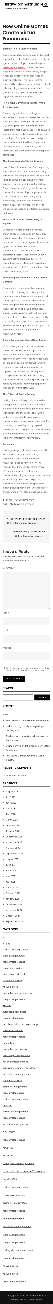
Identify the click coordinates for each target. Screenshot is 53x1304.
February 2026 (13, 825)
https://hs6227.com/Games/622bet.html (24, 1171)
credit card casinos (12, 980)
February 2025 (13, 893)
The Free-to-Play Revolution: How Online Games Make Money (29, 534)
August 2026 (12, 791)
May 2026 (11, 808)
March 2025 (12, 887)
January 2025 (12, 898)
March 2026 (12, 819)
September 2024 (14, 921)
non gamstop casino (13, 1018)
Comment (9, 567)
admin (9, 499)
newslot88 (8, 1147)
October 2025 (13, 848)
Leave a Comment (24, 503)
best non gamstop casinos (16, 1055)
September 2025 (14, 853)
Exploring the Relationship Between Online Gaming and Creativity (26, 520)
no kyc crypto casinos (14, 1195)
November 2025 (14, 842)
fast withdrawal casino (14, 1281)
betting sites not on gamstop (18, 1250)
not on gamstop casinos (15, 1061)
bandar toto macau (13, 1030)
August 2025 (12, 859)
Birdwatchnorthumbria (26, 4)
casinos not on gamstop (15, 949)
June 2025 (11, 870)
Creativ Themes (35, 1299)
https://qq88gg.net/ (14, 67)
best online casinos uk (14, 974)
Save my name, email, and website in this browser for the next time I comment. (27, 669)
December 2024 (14, 904)
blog (8, 943)
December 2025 (14, 836)
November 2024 (14, 910)
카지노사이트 (9, 1132)
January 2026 (13, 831)
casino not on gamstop (15, 1086)
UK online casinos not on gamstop (20, 1024)
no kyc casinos (10, 986)
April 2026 (11, 814)
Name (6, 612)
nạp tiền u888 (10, 1179)
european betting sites (14, 1011)
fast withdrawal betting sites (17, 993)
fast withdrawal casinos (15, 1049)
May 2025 (10, 876)
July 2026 (10, 797)
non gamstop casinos (14, 955)
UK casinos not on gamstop (17, 1074)
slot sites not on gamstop (16, 1124)
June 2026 (11, 802)
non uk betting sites (13, 968)
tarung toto (9, 1043)
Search (8, 688)
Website (7, 647)
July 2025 (10, 864)
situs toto (7, 1105)
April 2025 (10, 881)
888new (7, 1005)
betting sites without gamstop (18, 1163)
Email (6, 630)
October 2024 (13, 915)
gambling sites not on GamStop (19, 1068)
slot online (8, 1155)
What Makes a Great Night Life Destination (27, 720)
